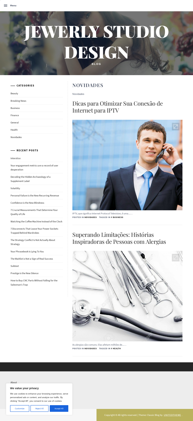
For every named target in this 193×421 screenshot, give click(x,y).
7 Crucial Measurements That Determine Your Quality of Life (34, 212)
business (118, 217)
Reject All (39, 408)
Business (15, 108)
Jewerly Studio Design (96, 41)
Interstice (16, 158)
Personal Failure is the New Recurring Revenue (35, 195)
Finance (15, 115)
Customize (19, 408)
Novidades (90, 217)
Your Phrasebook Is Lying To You (27, 251)
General (15, 122)
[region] (39, 399)
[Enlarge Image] (175, 126)
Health (14, 129)
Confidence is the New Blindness (27, 202)
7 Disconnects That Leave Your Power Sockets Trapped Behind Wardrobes (34, 230)
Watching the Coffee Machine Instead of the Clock (36, 221)
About (14, 382)
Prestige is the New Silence (24, 273)
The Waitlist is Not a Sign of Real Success (32, 258)
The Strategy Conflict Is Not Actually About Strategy (33, 242)
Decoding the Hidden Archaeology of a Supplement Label (31, 179)
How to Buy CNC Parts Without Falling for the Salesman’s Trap (34, 282)
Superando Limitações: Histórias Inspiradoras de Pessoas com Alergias (119, 238)
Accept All (59, 408)
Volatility (15, 188)
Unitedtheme (172, 415)
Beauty (14, 93)
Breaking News (18, 100)
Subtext (15, 266)
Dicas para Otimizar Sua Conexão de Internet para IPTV (117, 106)
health (117, 348)
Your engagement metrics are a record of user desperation (34, 167)
